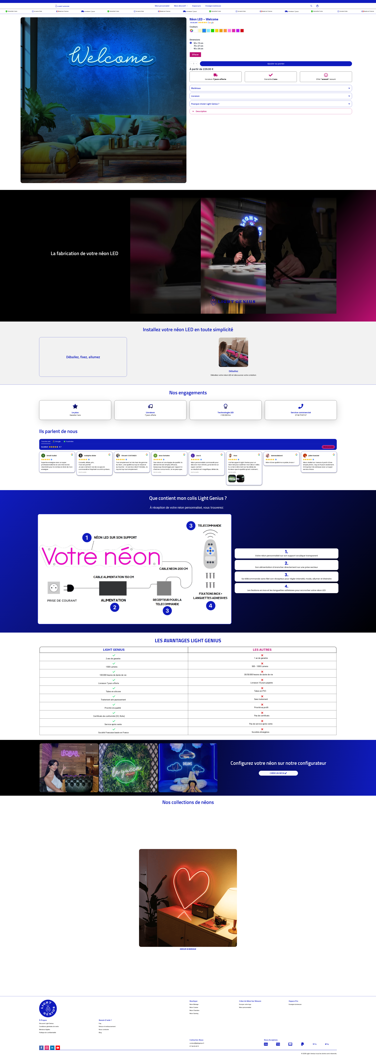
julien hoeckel (313, 456)
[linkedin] (52, 1048)
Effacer (195, 54)
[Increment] (196, 64)
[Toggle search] (311, 5)
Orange (225, 30)
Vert (212, 30)
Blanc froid (195, 30)
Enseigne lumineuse (213, 6)
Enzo (235, 456)
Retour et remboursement (107, 1026)
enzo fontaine (164, 456)
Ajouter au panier (275, 63)
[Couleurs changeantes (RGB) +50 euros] (191, 30)
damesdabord (276, 456)
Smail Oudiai (52, 456)
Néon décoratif (180, 6)
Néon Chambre (194, 1010)
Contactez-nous (196, 1040)
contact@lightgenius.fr (197, 1043)
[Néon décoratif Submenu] (188, 5)
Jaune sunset (221, 30)
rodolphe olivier (90, 456)
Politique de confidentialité (47, 1032)
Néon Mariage (194, 1004)
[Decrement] (191, 64)
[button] (202, 22)
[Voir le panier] (317, 5)
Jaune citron (216, 30)
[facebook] (41, 1048)
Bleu (204, 30)
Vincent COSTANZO (129, 456)
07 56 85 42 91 (194, 1046)
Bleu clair (208, 30)
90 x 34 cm (198, 48)
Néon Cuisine (194, 1007)
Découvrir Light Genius (46, 1023)
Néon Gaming (194, 1013)
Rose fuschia (233, 30)
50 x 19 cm (198, 43)
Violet (237, 30)
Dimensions (195, 40)
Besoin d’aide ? (105, 1020)
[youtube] (58, 1048)
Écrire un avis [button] (328, 447)
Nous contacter (104, 1029)
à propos (43, 1020)
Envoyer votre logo (245, 1004)
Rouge (242, 30)
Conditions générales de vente (49, 1026)
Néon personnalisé (162, 6)
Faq (100, 1023)
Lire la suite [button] (82, 472)
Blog (100, 1032)
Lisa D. (198, 456)
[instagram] (47, 1048)
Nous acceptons (271, 1040)
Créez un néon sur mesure (250, 1001)
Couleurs (194, 27)
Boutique (193, 1001)
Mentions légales (44, 1029)
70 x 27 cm (198, 46)
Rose (229, 30)
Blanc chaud (200, 30)
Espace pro (196, 6)
